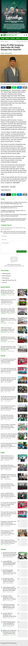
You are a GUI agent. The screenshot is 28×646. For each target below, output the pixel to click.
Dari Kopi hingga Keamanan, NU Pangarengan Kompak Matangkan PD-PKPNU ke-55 (9, 445)
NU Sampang (8, 53)
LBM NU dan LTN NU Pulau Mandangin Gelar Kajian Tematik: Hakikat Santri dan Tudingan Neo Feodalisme (8, 292)
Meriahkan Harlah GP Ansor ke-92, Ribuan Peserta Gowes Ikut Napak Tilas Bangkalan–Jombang (9, 380)
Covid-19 (4, 282)
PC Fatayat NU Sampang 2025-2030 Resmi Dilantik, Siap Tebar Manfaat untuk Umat (9, 370)
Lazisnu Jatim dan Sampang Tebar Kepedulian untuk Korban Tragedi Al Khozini (9, 615)
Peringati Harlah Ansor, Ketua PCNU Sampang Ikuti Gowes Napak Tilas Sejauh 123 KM (8, 388)
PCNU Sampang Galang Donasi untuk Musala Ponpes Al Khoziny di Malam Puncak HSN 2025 (9, 623)
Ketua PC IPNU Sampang (6, 190)
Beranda (2, 41)
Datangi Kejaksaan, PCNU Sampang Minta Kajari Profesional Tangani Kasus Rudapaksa (7, 533)
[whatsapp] (13, 87)
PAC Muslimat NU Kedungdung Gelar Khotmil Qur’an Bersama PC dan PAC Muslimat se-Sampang (8, 399)
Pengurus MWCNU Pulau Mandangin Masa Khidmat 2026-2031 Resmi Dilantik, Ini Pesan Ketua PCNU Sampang (13, 220)
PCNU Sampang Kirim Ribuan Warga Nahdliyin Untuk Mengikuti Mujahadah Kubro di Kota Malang (8, 408)
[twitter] (8, 87)
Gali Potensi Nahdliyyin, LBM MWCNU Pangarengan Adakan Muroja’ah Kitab (8, 348)
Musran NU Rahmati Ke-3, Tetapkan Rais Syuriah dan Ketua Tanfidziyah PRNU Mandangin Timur (14, 203)
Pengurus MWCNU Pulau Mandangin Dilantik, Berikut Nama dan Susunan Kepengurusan (14, 215)
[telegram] (19, 87)
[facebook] (3, 87)
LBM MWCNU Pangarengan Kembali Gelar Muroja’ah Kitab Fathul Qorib (8, 338)
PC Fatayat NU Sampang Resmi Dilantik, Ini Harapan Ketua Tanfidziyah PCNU (9, 360)
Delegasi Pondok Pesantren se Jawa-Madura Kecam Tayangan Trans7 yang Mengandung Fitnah (8, 302)
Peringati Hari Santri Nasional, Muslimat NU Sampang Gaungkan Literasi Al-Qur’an (9, 580)
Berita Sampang (6, 275)
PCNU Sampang (6, 273)
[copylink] (24, 87)
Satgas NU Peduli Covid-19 (9, 280)
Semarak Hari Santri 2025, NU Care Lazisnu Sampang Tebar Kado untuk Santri (10, 554)
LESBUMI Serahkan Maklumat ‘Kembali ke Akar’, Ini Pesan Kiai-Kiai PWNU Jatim (13, 211)
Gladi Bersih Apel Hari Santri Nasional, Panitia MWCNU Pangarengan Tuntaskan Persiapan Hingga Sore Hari (9, 606)
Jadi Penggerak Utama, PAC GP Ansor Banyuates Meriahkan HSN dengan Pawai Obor (9, 589)
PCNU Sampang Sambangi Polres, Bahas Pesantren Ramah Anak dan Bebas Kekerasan (9, 541)
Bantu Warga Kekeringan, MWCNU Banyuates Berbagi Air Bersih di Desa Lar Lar (12, 207)
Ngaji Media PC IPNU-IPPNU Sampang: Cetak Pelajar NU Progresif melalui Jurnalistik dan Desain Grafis (8, 311)
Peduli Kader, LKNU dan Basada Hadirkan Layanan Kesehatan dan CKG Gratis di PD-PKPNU (9, 435)
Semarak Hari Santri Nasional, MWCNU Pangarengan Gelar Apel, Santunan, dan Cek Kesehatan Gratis (9, 571)
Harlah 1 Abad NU (5, 186)
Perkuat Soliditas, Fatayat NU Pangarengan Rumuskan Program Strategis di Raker (8, 426)
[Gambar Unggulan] (14, 69)
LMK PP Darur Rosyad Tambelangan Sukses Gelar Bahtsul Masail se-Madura (8, 329)
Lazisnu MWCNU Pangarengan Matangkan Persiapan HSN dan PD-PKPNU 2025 (9, 563)
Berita (6, 41)
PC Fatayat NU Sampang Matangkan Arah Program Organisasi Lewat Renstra (7, 417)
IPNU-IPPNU (12, 186)
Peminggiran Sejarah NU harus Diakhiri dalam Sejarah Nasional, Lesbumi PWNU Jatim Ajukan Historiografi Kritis (9, 523)
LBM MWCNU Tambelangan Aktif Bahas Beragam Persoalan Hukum (9, 320)
